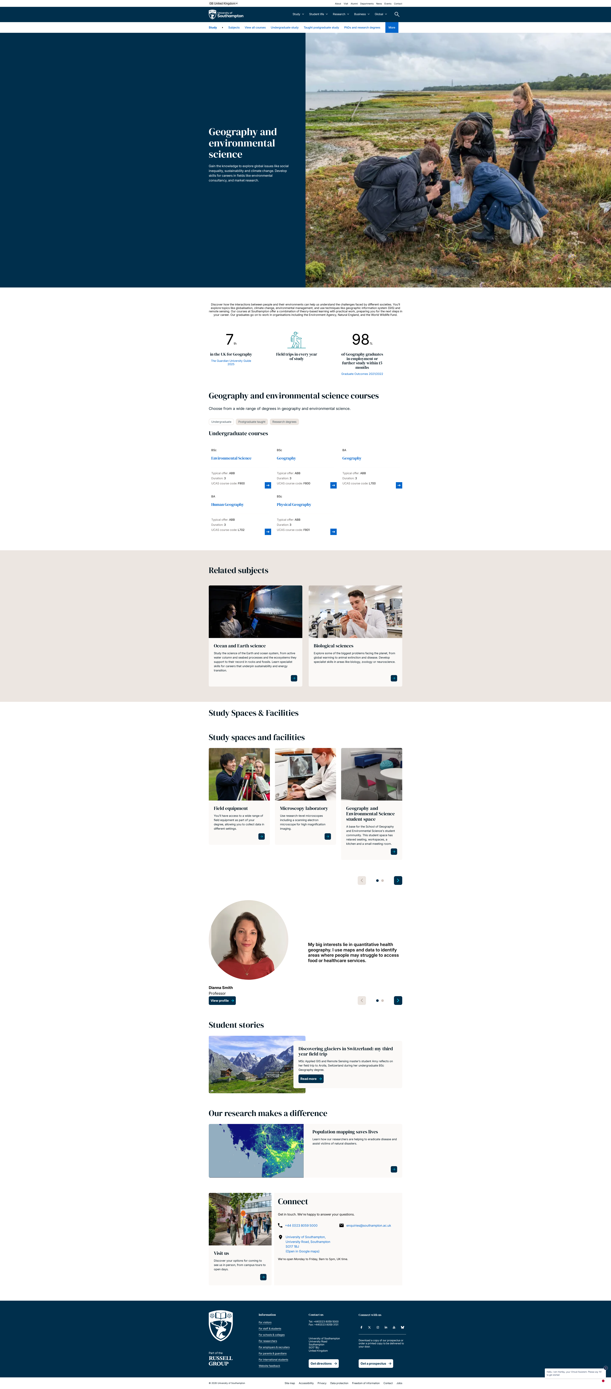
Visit (346, 3)
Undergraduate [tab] (221, 421)
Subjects (234, 27)
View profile (220, 1001)
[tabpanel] (239, 808)
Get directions (321, 1363)
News (379, 3)
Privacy (322, 1383)
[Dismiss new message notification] (606, 1368)
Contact (398, 3)
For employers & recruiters (274, 1347)
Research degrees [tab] (284, 421)
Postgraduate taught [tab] (251, 421)
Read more (308, 1079)
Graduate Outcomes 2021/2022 (362, 374)
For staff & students (270, 1328)
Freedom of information (366, 1383)
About (338, 3)
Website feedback (269, 1365)
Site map (290, 1383)
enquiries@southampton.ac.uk (368, 1225)
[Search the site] (396, 14)
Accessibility (306, 1383)
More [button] (392, 27)
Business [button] (360, 14)
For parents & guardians (273, 1353)
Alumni (354, 3)
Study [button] (296, 14)
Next (398, 880)
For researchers (268, 1341)
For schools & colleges (272, 1334)
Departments (367, 3)
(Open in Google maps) (303, 1251)
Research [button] (339, 14)
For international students (273, 1359)
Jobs (399, 1383)
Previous (362, 880)
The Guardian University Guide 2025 (231, 362)
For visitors (265, 1322)
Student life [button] (316, 14)
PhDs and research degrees (362, 27)
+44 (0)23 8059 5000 (301, 1225)
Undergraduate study (285, 27)
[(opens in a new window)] (361, 1327)
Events (387, 3)
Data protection (339, 1383)
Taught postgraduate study (321, 27)
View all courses (255, 27)
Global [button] (379, 14)
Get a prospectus (373, 1363)
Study (213, 27)
